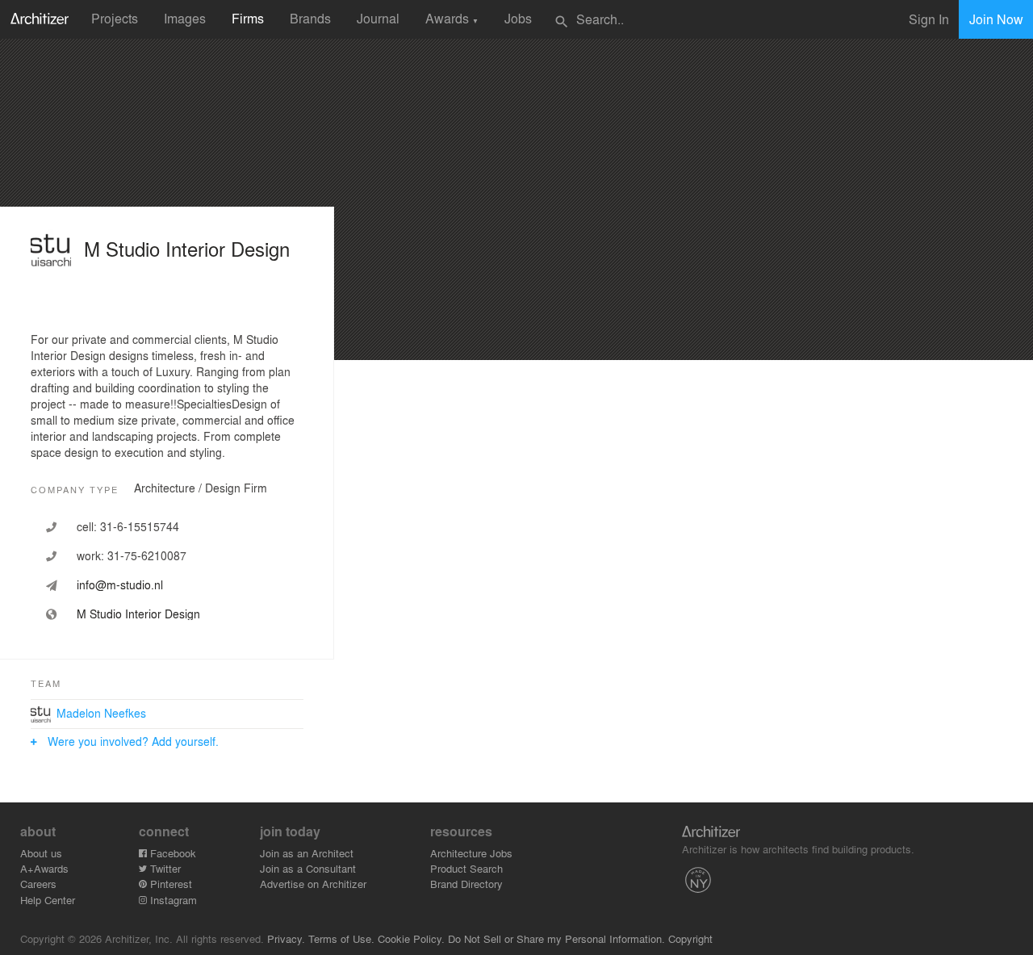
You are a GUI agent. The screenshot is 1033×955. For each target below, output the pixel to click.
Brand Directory (466, 883)
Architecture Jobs (471, 853)
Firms (248, 18)
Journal (378, 18)
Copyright (690, 938)
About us (41, 853)
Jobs (518, 18)
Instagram (172, 899)
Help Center (47, 899)
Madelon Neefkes (101, 713)
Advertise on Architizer (313, 883)
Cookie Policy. (411, 938)
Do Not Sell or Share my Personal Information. (556, 938)
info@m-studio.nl (120, 584)
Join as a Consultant (308, 868)
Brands (310, 18)
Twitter (164, 868)
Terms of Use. (341, 938)
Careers (38, 883)
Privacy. (286, 938)
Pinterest (169, 883)
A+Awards (44, 868)
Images (185, 18)
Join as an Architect (306, 853)
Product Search (466, 868)
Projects (114, 18)
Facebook (171, 853)
